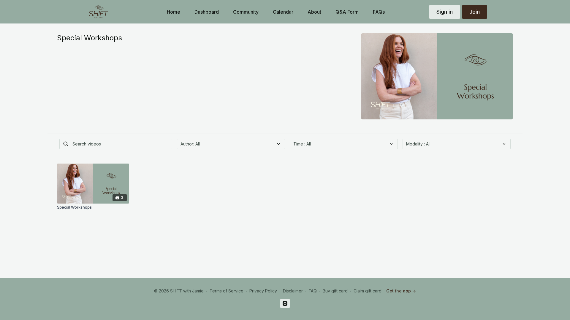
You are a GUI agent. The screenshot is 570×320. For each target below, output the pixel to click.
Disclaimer (293, 290)
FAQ (313, 290)
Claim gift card (367, 290)
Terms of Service (226, 290)
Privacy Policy (263, 290)
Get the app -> (401, 290)
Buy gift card (335, 290)
